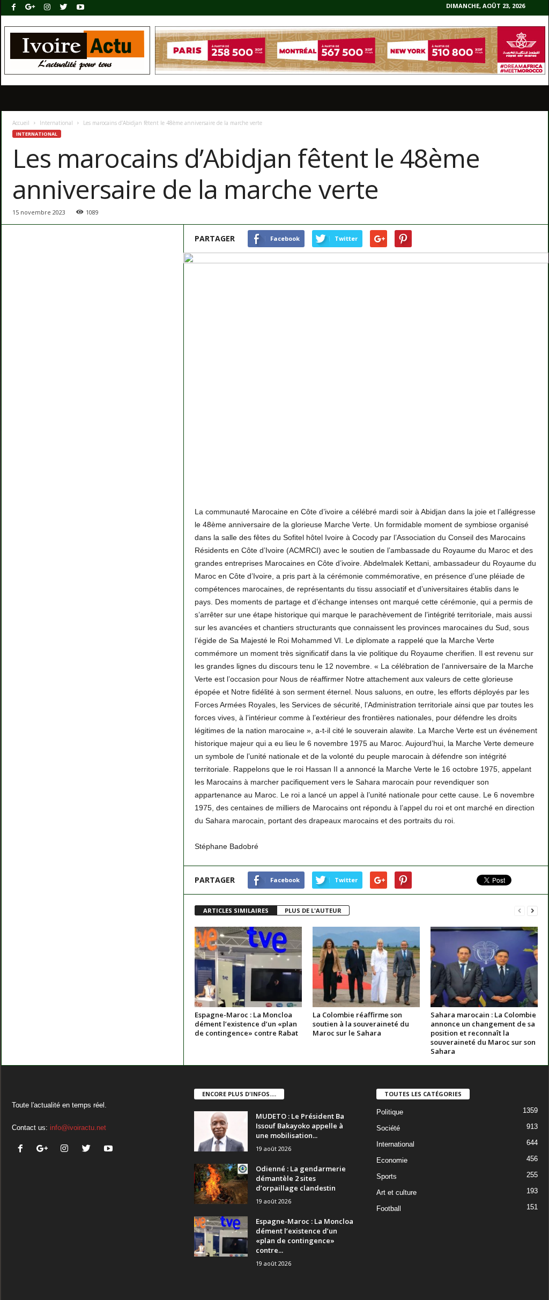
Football (388, 1209)
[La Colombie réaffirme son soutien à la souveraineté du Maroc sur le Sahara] (366, 967)
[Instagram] (47, 8)
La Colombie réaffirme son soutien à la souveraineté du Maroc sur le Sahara (361, 1024)
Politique (389, 1112)
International (56, 123)
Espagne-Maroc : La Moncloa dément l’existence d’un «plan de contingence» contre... (304, 1235)
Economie (391, 1160)
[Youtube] (80, 8)
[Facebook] (14, 8)
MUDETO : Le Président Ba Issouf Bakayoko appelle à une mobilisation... (300, 1125)
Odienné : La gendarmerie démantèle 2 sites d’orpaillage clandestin (301, 1178)
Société (388, 1128)
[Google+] (30, 8)
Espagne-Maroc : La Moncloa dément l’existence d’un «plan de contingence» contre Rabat (246, 1024)
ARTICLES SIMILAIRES (236, 910)
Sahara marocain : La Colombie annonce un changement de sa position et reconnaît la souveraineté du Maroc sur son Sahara (483, 1033)
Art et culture (396, 1192)
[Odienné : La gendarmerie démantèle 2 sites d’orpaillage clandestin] (221, 1184)
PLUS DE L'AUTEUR (313, 910)
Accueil (20, 123)
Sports (386, 1176)
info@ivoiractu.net (78, 1128)
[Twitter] (63, 8)
